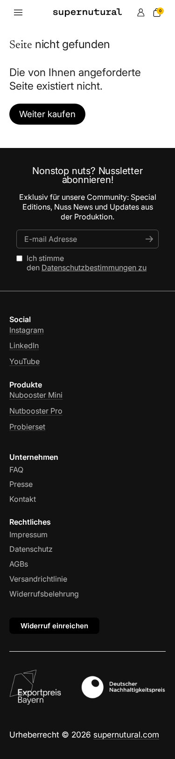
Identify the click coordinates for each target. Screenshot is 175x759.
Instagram (26, 330)
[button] (157, 12)
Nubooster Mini (36, 395)
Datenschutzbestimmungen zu (94, 267)
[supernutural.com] (87, 12)
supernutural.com (126, 734)
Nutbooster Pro (36, 410)
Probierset (27, 426)
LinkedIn (24, 345)
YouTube (24, 361)
